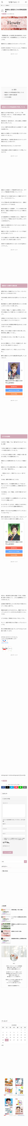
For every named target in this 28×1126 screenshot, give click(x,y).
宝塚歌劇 (4, 13)
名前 (4, 823)
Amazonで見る (14, 393)
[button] (3, 787)
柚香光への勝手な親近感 (10, 94)
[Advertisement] (14, 68)
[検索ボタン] (2, 2)
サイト (4, 833)
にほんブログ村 (4, 643)
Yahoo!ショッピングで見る (14, 390)
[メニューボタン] (26, 2)
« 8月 (2, 1045)
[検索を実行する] (25, 861)
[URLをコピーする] (25, 787)
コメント (5, 803)
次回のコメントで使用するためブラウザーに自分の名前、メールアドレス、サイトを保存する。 (14, 839)
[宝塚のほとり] (14, 2)
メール (5, 828)
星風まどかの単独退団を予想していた (14, 92)
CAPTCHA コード (6, 846)
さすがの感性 (7, 97)
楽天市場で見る (14, 386)
